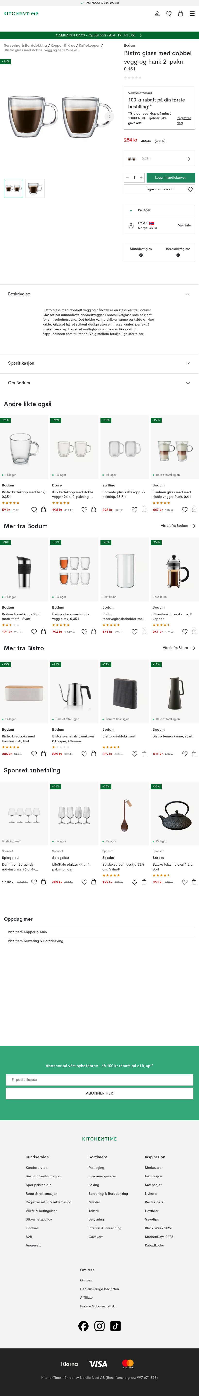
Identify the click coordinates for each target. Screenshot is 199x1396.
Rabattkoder (154, 1245)
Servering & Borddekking (25, 45)
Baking (94, 1185)
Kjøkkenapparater (102, 1176)
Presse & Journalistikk (97, 1306)
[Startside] (21, 13)
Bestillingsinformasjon (43, 1176)
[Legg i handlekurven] (43, 509)
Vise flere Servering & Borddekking (35, 941)
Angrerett (33, 1245)
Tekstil (94, 1211)
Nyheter (151, 1193)
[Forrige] (9, 116)
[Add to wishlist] (34, 509)
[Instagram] (99, 1326)
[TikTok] (116, 1326)
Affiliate (86, 1298)
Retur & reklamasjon (41, 1193)
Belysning (96, 1219)
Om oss (86, 1280)
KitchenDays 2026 (159, 1237)
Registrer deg (184, 121)
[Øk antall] (141, 178)
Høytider (151, 1211)
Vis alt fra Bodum (174, 525)
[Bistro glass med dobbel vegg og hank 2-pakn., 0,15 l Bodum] (59, 116)
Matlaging (96, 1168)
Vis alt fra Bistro (175, 648)
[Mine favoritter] (169, 13)
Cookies (32, 1228)
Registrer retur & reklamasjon (49, 1202)
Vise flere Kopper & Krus (27, 932)
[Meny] (192, 13)
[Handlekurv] (180, 13)
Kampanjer (153, 1185)
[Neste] (109, 116)
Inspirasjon (153, 1176)
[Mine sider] (157, 13)
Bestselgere (154, 1202)
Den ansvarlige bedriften (99, 1289)
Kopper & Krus (63, 45)
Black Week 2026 (158, 1228)
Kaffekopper (89, 45)
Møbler (94, 1202)
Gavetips (152, 1219)
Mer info (184, 225)
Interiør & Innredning (105, 1228)
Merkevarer (154, 1168)
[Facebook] (83, 1326)
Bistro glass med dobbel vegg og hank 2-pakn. (41, 50)
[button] (132, 77)
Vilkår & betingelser (41, 1211)
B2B (29, 1237)
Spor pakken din (38, 1185)
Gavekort (96, 1237)
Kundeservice (36, 1168)
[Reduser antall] (127, 178)
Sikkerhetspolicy (39, 1219)
